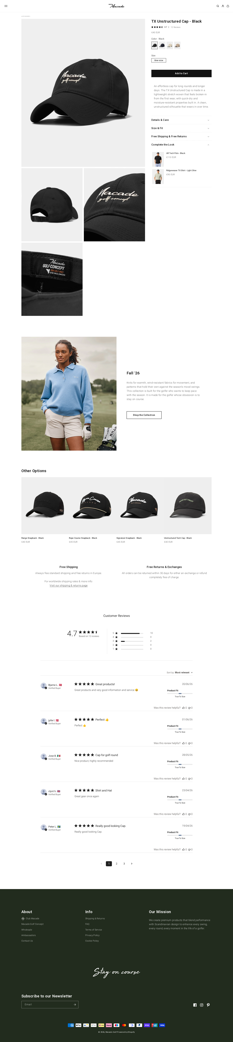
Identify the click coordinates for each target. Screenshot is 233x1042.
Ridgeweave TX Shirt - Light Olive (181, 170)
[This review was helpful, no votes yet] (183, 707)
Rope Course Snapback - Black (83, 538)
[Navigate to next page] (132, 863)
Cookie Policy (92, 941)
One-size (158, 60)
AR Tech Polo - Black (175, 153)
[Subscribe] (74, 1004)
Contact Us (27, 941)
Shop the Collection (144, 415)
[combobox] (180, 672)
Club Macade (32, 918)
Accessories (25, 16)
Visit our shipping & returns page (69, 585)
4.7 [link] (165, 27)
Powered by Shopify (126, 1032)
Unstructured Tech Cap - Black (178, 538)
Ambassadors (28, 935)
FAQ (87, 924)
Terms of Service (93, 929)
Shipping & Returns (95, 918)
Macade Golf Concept (32, 924)
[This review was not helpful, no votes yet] (189, 707)
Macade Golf (111, 1032)
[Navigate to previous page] (101, 863)
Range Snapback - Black (32, 538)
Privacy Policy (92, 935)
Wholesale (26, 929)
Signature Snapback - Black (129, 538)
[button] (6, 6)
